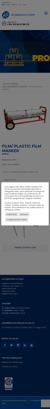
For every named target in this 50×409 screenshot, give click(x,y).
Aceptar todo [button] (12, 214)
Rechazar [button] (24, 214)
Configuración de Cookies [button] (17, 219)
